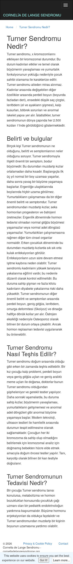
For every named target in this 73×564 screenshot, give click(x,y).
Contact (63, 543)
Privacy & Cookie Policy (37, 543)
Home (9, 27)
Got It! (43, 560)
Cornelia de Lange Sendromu (32, 14)
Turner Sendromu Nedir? (34, 27)
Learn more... (61, 560)
